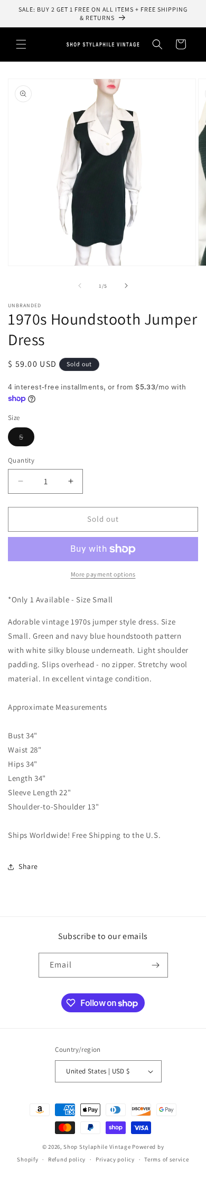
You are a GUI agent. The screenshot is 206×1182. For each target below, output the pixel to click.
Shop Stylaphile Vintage (96, 1146)
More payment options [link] (103, 574)
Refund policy (67, 1159)
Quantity (21, 460)
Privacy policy (115, 1159)
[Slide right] (126, 285)
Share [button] (28, 866)
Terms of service (166, 1159)
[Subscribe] (155, 965)
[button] (21, 44)
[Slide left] (79, 285)
